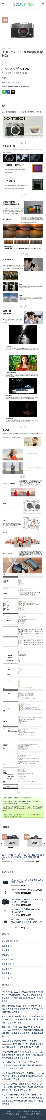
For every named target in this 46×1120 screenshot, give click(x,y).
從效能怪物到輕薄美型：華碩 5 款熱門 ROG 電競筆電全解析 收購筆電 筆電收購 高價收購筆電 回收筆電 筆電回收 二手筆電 (23, 1009)
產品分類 (5, 978)
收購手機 (5, 950)
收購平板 (5, 946)
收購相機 (15, 86)
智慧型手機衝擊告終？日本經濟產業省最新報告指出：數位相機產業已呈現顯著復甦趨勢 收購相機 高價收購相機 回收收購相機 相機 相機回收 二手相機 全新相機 (23, 1099)
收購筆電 (5, 969)
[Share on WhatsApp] (4, 92)
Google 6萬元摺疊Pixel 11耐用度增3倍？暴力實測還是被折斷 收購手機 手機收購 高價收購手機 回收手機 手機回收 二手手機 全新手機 (22, 1054)
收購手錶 (5, 955)
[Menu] (3, 4)
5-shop (7, 82)
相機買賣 (26, 86)
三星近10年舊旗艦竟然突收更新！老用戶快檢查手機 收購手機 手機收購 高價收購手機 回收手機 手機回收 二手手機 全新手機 (23, 1019)
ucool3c (13, 82)
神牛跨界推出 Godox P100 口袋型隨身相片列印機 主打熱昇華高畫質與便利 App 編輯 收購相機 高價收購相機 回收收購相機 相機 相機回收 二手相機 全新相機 (22, 996)
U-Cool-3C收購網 (20, 1111)
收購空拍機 (6, 964)
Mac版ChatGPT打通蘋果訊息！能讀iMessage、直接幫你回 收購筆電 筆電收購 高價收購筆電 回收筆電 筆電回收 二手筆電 (23, 1076)
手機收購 (23, 1117)
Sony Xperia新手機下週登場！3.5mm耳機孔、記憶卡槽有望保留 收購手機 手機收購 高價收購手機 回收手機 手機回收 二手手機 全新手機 (22, 1087)
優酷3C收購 (7, 941)
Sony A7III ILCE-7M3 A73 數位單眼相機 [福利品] (34, 856)
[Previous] (1, 848)
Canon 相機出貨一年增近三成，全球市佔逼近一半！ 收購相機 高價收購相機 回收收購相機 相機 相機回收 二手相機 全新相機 (22, 1065)
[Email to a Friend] (13, 92)
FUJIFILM (8, 86)
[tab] (23, 106)
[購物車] (43, 4)
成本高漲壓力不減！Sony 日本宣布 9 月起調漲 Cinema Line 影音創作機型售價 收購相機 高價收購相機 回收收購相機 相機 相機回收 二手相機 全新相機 (22, 1031)
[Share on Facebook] (8, 92)
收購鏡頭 (5, 973)
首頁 (3, 49)
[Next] (44, 848)
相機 (9, 49)
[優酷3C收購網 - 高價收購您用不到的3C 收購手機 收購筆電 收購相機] (23, 4)
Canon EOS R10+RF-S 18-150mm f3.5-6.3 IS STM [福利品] (11, 857)
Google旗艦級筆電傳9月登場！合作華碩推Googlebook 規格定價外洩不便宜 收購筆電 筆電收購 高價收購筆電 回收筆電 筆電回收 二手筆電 (22, 1044)
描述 (3, 106)
